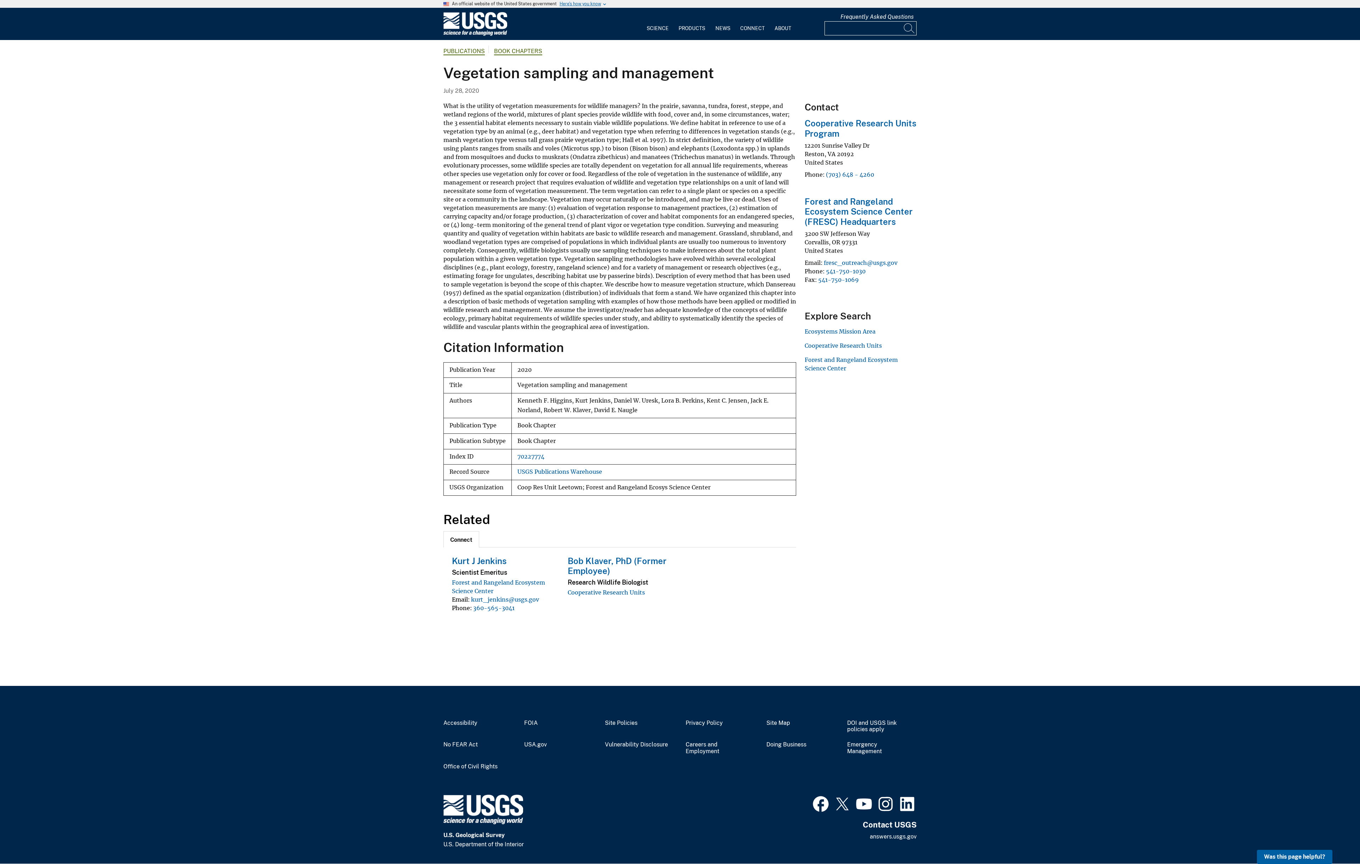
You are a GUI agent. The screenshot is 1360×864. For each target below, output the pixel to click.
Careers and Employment (702, 748)
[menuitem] (658, 24)
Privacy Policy (704, 723)
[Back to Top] (1334, 838)
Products (692, 28)
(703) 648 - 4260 (850, 174)
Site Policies (621, 723)
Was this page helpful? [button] (1294, 856)
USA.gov (535, 744)
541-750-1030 (846, 271)
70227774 (530, 456)
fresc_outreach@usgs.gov (860, 262)
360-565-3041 (494, 608)
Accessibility (460, 723)
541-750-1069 (838, 279)
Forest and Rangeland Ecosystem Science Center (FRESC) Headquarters (859, 212)
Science (658, 28)
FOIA (531, 723)
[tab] (461, 539)
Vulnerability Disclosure (636, 744)
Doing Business (786, 744)
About (783, 28)
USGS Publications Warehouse (559, 471)
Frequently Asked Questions (877, 16)
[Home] (475, 34)
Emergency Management (864, 748)
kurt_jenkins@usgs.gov (505, 599)
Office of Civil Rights (470, 766)
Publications (464, 51)
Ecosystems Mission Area (840, 331)
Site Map (778, 723)
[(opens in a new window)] (820, 803)
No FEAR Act (460, 744)
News (722, 28)
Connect (752, 28)
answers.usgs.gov (893, 836)
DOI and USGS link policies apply (872, 726)
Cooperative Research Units (606, 592)
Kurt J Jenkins (479, 561)
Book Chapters (518, 51)
